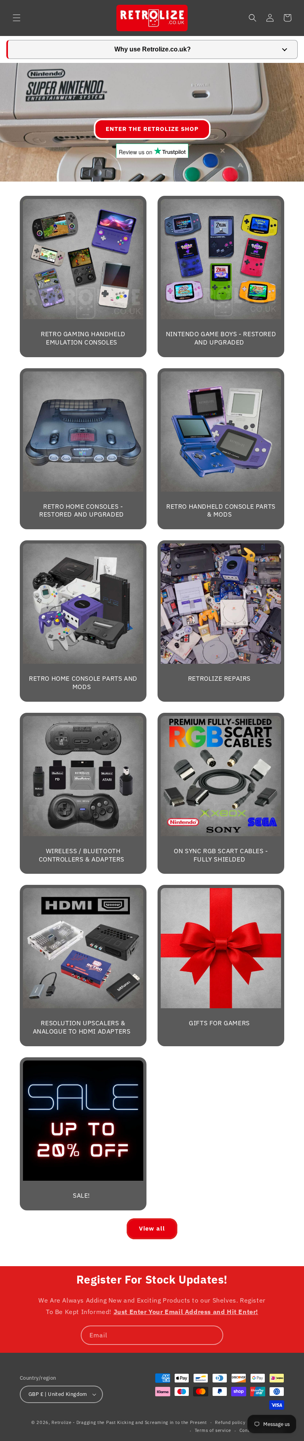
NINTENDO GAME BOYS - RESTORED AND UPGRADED (221, 338)
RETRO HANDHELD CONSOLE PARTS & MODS (221, 510)
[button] (16, 18)
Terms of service (213, 1430)
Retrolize (61, 1422)
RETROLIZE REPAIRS (219, 678)
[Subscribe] (213, 1335)
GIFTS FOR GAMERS (219, 1023)
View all (152, 1228)
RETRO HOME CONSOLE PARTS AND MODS (83, 682)
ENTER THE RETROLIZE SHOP (152, 129)
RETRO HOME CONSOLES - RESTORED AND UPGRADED (81, 510)
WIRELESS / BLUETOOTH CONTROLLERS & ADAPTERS (81, 855)
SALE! (81, 1195)
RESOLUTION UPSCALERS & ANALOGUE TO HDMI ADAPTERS (82, 1027)
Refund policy (230, 1422)
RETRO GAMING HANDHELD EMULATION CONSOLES (83, 338)
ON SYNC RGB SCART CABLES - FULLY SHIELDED (221, 855)
